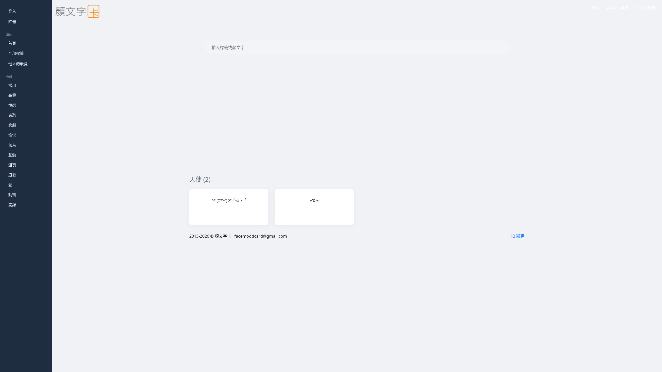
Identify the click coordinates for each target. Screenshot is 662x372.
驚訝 (12, 204)
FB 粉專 (517, 236)
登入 (12, 11)
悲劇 (12, 125)
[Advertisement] (344, 127)
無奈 (12, 145)
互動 (12, 154)
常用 (12, 85)
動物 (12, 194)
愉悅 (12, 134)
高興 (12, 95)
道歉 (12, 174)
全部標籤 (16, 53)
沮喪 (12, 164)
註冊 (12, 21)
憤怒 (12, 105)
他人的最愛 (18, 63)
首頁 (12, 43)
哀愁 (12, 115)
